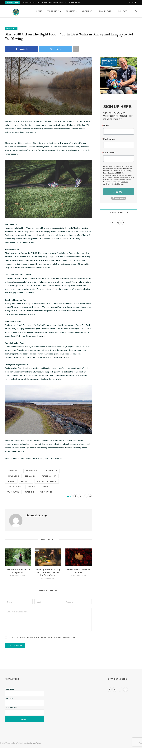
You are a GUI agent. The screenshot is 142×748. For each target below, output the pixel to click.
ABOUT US (87, 11)
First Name (109, 139)
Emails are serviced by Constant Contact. (115, 183)
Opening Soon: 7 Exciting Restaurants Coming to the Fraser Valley (53, 2)
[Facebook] (75, 496)
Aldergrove (32, 470)
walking (29, 492)
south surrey (14, 487)
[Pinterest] (85, 496)
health (11, 481)
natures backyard (46, 481)
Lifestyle (26, 481)
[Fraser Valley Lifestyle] (16, 11)
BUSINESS (70, 11)
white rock (46, 492)
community (51, 470)
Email (106, 125)
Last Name (109, 152)
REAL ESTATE (105, 11)
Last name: (9, 698)
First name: (9, 689)
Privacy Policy (35, 743)
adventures (13, 470)
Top (140, 743)
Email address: (11, 707)
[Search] (135, 11)
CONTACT (122, 11)
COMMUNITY (52, 11)
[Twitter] (80, 496)
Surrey (31, 487)
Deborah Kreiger (37, 515)
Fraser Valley (49, 476)
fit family (30, 476)
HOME (39, 11)
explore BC (13, 476)
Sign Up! (118, 191)
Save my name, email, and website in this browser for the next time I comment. (42, 637)
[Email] (90, 496)
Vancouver (13, 492)
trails (45, 487)
